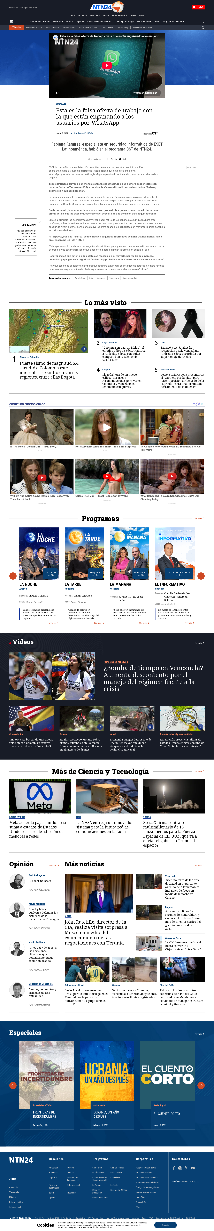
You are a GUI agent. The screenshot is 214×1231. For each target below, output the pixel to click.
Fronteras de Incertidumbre (44, 1114)
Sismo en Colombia (29, 357)
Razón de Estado (100, 1197)
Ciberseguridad (130, 278)
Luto (163, 342)
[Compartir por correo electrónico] (120, 159)
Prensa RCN (141, 1202)
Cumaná (116, 985)
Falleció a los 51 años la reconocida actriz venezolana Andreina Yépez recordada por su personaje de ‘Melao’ (181, 352)
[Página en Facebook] (174, 1168)
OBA (138, 1207)
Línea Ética (140, 1197)
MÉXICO (106, 15)
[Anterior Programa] (13, 576)
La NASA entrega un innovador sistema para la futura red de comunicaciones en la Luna (104, 827)
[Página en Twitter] (186, 1168)
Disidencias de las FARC (142, 27)
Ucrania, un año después (106, 1114)
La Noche (28, 584)
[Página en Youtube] (193, 1168)
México (12, 1197)
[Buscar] (202, 22)
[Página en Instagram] (180, 1168)
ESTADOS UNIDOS (119, 15)
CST (155, 133)
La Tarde (73, 584)
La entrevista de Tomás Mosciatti (99, 1179)
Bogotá (169, 907)
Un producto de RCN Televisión (169, 1218)
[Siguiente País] (203, 28)
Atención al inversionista (147, 1177)
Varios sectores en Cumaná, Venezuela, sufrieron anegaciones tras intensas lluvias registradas (134, 994)
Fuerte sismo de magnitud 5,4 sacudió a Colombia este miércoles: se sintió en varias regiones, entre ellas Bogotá (49, 370)
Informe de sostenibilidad (147, 1182)
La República (79, 1218)
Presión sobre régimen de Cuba (176, 734)
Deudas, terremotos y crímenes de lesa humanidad (42, 993)
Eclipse (106, 369)
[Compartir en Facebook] (107, 159)
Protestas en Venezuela (116, 661)
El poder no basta (40, 881)
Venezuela (170, 876)
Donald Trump (122, 27)
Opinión (180, 21)
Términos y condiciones (117, 1223)
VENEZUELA (95, 15)
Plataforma (114, 278)
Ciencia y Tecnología (124, 21)
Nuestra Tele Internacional (99, 21)
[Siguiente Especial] (201, 1085)
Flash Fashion (116, 1172)
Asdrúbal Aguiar (37, 875)
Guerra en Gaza (173, 938)
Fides (144, 1218)
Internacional (15, 1207)
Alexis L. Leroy (41, 969)
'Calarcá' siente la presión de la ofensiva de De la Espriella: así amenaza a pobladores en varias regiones (39, 614)
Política (47, 21)
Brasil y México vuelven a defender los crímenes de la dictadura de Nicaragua (44, 914)
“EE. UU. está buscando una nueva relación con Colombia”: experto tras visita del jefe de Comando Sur (31, 743)
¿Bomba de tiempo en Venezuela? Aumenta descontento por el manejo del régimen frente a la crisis (83, 614)
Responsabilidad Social (146, 1167)
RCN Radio (66, 1218)
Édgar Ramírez (109, 342)
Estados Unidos (17, 816)
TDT (151, 1218)
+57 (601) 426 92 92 (190, 1181)
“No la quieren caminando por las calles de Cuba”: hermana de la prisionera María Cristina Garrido (129, 614)
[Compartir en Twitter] (111, 159)
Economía (58, 21)
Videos (23, 641)
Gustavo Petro (69, 27)
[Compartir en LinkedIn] (116, 159)
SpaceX (147, 816)
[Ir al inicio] (25, 1164)
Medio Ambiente (37, 942)
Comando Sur (16, 734)
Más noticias (84, 864)
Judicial (69, 21)
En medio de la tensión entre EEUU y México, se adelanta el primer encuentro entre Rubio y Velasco (174, 614)
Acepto (165, 1225)
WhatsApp (61, 103)
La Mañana (120, 584)
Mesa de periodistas (97, 1191)
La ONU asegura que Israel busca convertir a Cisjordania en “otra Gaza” (183, 946)
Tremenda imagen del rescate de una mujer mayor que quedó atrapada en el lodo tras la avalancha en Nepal (131, 744)
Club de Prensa (117, 1167)
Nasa (78, 816)
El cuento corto (167, 1114)
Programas (168, 21)
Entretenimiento (144, 21)
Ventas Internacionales (146, 1192)
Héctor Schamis (42, 1004)
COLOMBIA (82, 15)
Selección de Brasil (74, 985)
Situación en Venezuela (41, 983)
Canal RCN (39, 1218)
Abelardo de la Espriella (89, 27)
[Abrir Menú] (11, 22)
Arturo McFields (37, 903)
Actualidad (35, 21)
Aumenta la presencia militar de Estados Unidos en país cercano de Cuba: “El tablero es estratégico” (182, 743)
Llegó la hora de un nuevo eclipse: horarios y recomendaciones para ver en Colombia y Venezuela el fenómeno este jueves (122, 380)
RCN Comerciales (95, 1218)
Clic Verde (97, 1167)
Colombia (13, 1187)
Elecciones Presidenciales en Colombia (42, 27)
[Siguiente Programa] (201, 576)
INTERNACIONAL (137, 15)
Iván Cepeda (108, 27)
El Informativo (170, 584)
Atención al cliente (144, 1172)
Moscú (68, 915)
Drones (63, 734)
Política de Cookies (102, 1227)
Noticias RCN (53, 1218)
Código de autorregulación (147, 1187)
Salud (157, 21)
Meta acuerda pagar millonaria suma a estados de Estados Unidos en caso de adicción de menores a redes (37, 829)
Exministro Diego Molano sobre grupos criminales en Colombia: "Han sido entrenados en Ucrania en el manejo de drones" (81, 744)
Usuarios (101, 278)
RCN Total (190, 1218)
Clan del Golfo (167, 985)
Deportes (80, 21)
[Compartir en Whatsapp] (124, 159)
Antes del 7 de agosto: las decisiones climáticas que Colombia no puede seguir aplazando (43, 954)
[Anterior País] (203, 26)
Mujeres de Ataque (118, 1190)
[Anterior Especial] (13, 1085)
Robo (91, 278)
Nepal (113, 734)
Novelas (135, 1218)
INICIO (72, 15)
